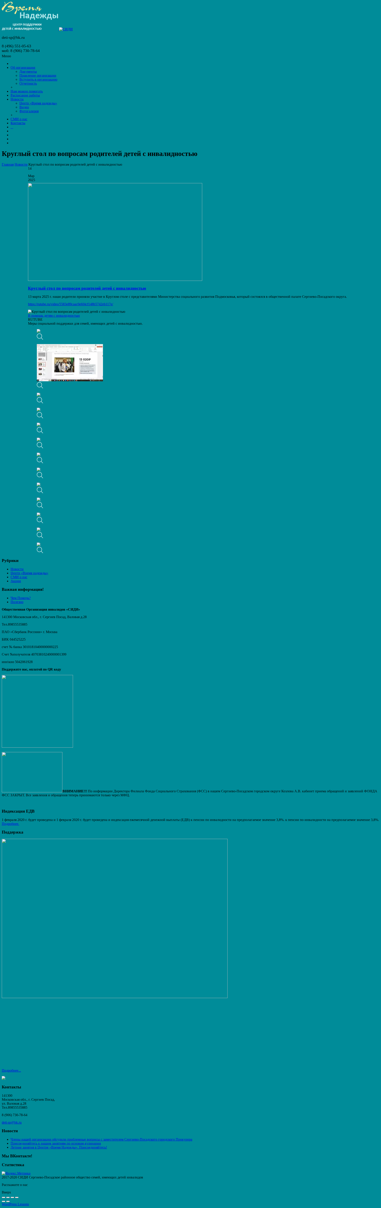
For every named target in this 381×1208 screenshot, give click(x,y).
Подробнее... (11, 1070)
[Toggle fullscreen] (12, 1197)
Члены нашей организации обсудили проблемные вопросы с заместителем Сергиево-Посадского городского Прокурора (101, 1139)
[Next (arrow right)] (8, 1201)
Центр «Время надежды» (29, 573)
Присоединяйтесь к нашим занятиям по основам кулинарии (56, 1143)
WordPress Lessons (15, 1204)
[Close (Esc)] (3, 1197)
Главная (8, 164)
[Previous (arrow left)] (3, 1201)
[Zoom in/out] (17, 1197)
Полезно (17, 602)
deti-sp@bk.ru (12, 1122)
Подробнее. (10, 824)
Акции (16, 581)
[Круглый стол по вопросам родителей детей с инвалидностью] (115, 280)
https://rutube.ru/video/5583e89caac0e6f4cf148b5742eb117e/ (70, 304)
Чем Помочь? (21, 598)
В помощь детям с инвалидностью (54, 315)
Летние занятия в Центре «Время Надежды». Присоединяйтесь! (59, 1147)
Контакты (18, 123)
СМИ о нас (19, 577)
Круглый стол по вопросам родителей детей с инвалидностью (87, 288)
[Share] (8, 1197)
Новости (21, 164)
